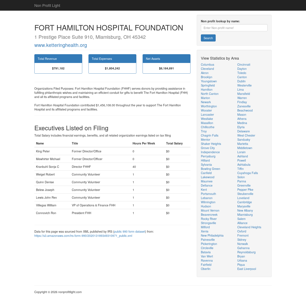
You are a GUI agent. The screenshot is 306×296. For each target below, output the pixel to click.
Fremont (243, 235)
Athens (241, 119)
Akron (205, 73)
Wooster (206, 110)
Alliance (242, 223)
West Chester (246, 135)
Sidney (241, 239)
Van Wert (207, 256)
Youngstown (209, 81)
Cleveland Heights (249, 227)
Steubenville (245, 194)
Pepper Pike (245, 189)
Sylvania (206, 164)
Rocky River (209, 219)
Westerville (244, 85)
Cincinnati (243, 64)
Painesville (208, 239)
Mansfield (243, 94)
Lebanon (207, 198)
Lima (240, 89)
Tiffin (240, 169)
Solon (241, 177)
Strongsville (208, 223)
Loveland (243, 198)
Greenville (244, 185)
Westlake (207, 119)
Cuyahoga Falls (247, 173)
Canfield (206, 173)
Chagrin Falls (209, 135)
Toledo (241, 73)
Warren (242, 98)
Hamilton (207, 89)
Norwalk (242, 244)
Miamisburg (245, 214)
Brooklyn (206, 77)
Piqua (241, 264)
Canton (242, 77)
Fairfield (206, 264)
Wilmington (208, 202)
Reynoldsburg (246, 252)
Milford (205, 227)
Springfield (208, 85)
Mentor (205, 139)
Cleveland (207, 68)
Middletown (244, 148)
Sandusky (243, 139)
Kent (204, 189)
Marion (205, 98)
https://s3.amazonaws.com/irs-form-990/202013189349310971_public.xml (83, 235)
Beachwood (245, 110)
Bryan (241, 256)
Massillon (207, 123)
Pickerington (209, 244)
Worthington (209, 106)
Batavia (206, 252)
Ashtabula (243, 164)
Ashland (242, 156)
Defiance (207, 185)
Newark (206, 102)
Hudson (206, 206)
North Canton (210, 94)
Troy (204, 131)
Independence (210, 152)
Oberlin (205, 269)
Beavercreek (209, 214)
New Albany (245, 210)
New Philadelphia (212, 235)
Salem (241, 219)
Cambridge (244, 202)
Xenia (204, 231)
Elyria (241, 127)
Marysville (243, 206)
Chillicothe (207, 127)
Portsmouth (208, 194)
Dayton (242, 68)
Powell (241, 160)
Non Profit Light (47, 5)
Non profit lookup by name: (220, 21)
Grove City (208, 148)
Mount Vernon (210, 210)
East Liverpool (246, 269)
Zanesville (244, 106)
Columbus (207, 64)
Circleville (207, 248)
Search (208, 38)
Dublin (241, 81)
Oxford (241, 231)
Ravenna (207, 260)
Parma (241, 181)
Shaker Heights (211, 144)
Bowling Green (210, 169)
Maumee (207, 181)
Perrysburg (208, 156)
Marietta (242, 144)
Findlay (242, 102)
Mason (241, 114)
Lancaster (207, 114)
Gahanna (243, 248)
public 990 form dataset (129, 231)
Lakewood (207, 177)
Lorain (241, 152)
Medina (242, 123)
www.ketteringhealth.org (60, 44)
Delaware (243, 131)
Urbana (242, 260)
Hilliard (205, 160)
